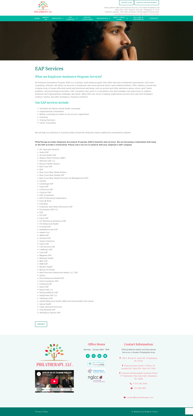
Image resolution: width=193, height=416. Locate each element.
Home (37, 18)
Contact (153, 18)
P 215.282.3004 (141, 14)
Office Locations (87, 18)
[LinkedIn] (99, 356)
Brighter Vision (151, 412)
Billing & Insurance (138, 18)
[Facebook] (88, 356)
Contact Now (126, 2)
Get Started (70, 18)
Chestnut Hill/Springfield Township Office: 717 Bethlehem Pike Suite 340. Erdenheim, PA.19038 (139, 376)
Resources (102, 18)
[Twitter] (105, 356)
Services (56, 18)
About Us (46, 18)
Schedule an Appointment (146, 2)
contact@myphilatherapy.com (124, 14)
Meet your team (119, 18)
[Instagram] (94, 356)
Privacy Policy (41, 412)
